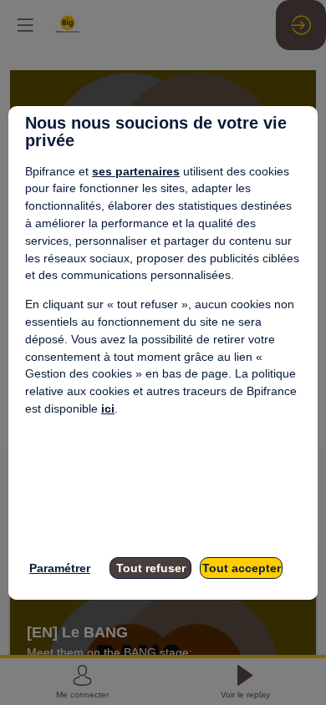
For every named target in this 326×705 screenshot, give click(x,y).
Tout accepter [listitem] (241, 568)
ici (108, 408)
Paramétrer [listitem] (59, 568)
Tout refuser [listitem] (151, 568)
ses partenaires (136, 171)
